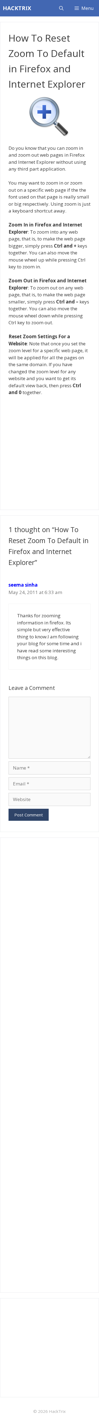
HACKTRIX (17, 8)
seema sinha (23, 585)
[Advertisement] (49, 450)
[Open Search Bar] (61, 8)
